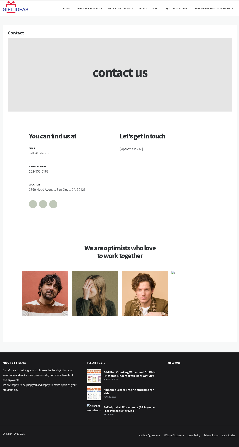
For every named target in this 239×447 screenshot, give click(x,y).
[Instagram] (43, 204)
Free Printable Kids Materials (214, 8)
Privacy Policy (211, 435)
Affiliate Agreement (149, 435)
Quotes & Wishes (176, 8)
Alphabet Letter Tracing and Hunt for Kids (129, 391)
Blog (156, 8)
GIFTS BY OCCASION (119, 8)
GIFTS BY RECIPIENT (89, 8)
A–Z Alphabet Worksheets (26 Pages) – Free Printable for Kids (129, 409)
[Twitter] (33, 204)
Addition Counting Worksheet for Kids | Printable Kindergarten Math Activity (130, 374)
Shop (141, 8)
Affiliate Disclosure (174, 435)
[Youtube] (53, 204)
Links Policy (193, 435)
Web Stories (228, 435)
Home (66, 8)
